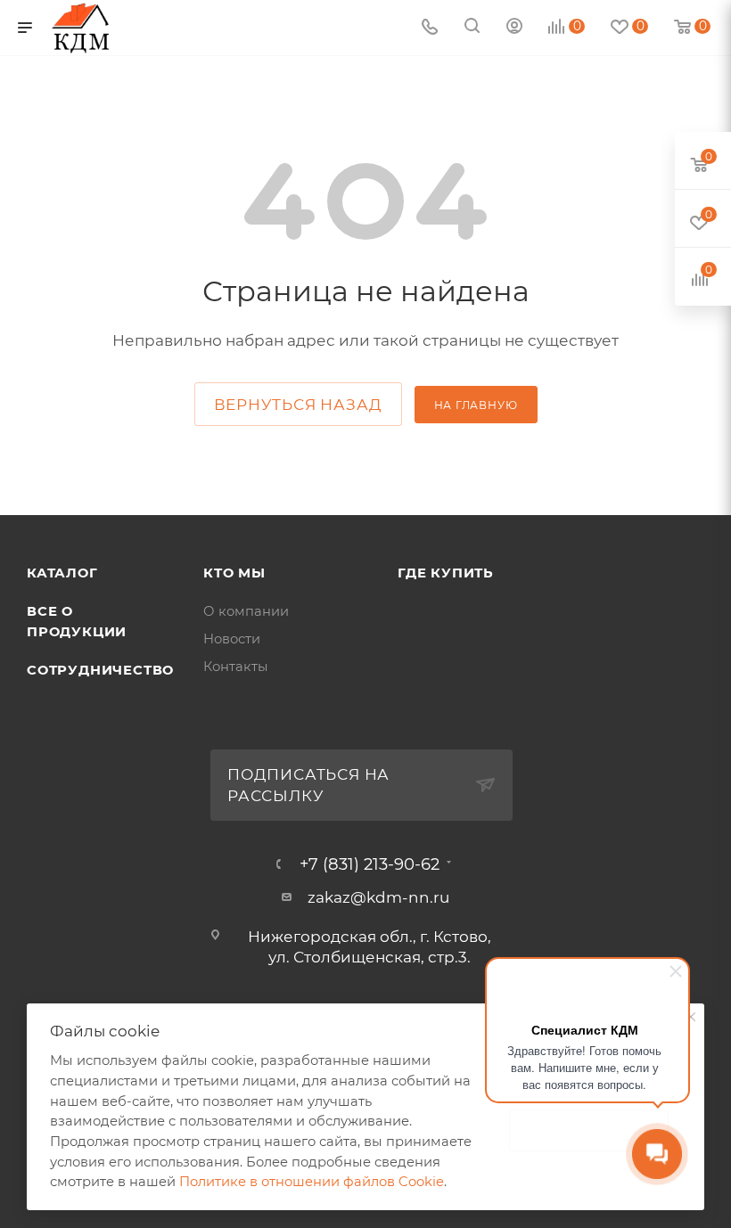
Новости (231, 639)
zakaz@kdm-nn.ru (378, 897)
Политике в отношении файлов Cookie (311, 1182)
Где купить (446, 573)
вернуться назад (298, 404)
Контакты (235, 667)
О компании (246, 611)
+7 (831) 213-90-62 (369, 864)
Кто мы (234, 573)
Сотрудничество (100, 670)
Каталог (62, 573)
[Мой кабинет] (514, 28)
